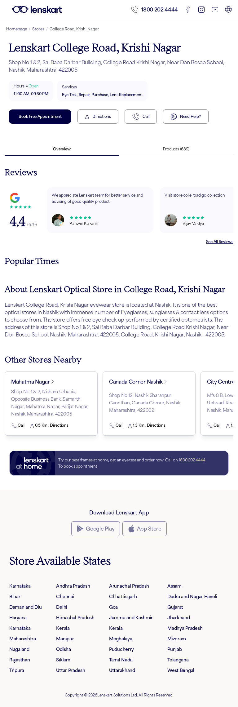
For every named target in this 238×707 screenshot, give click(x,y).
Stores (38, 29)
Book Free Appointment (40, 116)
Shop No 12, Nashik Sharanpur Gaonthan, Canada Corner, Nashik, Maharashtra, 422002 (145, 403)
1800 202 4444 (159, 10)
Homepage (16, 29)
